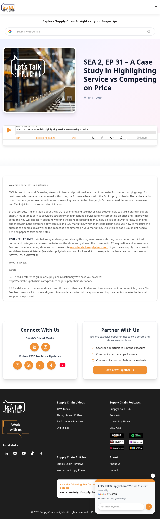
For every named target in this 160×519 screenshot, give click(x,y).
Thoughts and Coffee (69, 415)
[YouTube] (24, 453)
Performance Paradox (70, 421)
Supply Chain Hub (120, 409)
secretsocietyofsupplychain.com (81, 492)
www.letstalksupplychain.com (89, 247)
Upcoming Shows (120, 421)
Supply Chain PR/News (70, 464)
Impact (114, 470)
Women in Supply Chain (71, 470)
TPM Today (63, 409)
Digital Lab (63, 427)
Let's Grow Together (117, 370)
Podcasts (115, 415)
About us (115, 464)
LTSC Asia (115, 427)
